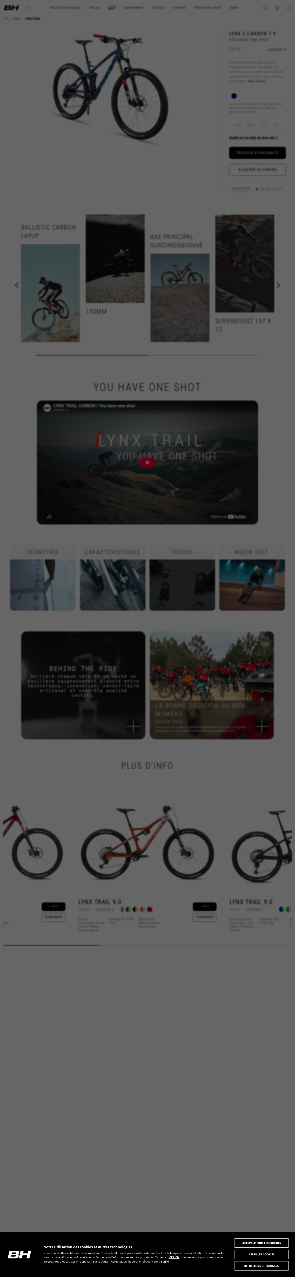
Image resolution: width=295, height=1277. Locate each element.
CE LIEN (174, 1257)
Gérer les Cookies (261, 1254)
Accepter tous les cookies (261, 1243)
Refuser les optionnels (261, 1266)
